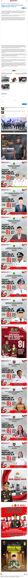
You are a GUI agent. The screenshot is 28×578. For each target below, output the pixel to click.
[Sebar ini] (22, 8)
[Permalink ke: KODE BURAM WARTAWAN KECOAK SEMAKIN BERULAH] (14, 79)
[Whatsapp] (25, 8)
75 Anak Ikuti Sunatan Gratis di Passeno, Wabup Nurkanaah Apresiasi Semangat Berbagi (22, 82)
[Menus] (1, 1)
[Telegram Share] (24, 8)
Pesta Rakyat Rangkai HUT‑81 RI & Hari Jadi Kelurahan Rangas (5, 89)
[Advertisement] (14, 42)
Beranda (2, 3)
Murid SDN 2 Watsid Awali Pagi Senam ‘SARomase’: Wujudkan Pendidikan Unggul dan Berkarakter (15, 107)
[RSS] (15, 70)
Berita (2, 8)
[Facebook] (12, 70)
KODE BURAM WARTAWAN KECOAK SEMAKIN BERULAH (14, 82)
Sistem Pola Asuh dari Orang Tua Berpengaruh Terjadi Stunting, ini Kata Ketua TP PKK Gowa (21, 73)
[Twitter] (14, 70)
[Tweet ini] (23, 8)
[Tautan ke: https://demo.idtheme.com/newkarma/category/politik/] (26, 115)
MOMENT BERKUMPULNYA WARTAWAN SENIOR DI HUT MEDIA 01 (5, 82)
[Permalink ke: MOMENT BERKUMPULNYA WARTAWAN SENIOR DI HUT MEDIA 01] (5, 79)
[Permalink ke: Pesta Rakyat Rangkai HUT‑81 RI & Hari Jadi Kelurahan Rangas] (5, 86)
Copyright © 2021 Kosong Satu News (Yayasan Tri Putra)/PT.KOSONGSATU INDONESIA (10, 576)
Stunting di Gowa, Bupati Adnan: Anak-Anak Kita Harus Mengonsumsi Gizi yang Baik (6, 73)
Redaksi (22, 576)
